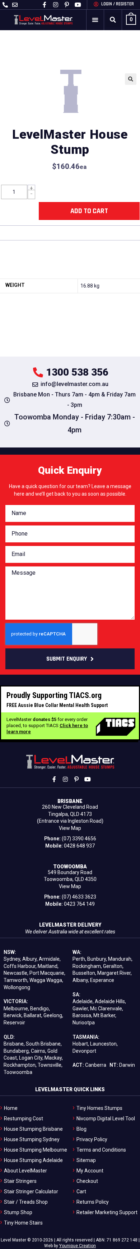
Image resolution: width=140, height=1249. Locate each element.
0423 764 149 (79, 904)
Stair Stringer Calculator (31, 1191)
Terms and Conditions (101, 1150)
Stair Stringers (20, 1181)
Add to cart (89, 211)
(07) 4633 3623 (79, 897)
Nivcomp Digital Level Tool (105, 1118)
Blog (81, 1129)
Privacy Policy (91, 1139)
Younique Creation (77, 1245)
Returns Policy (92, 1202)
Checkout (87, 1181)
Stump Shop (18, 1212)
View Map (70, 828)
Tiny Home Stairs (23, 1223)
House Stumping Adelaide (33, 1160)
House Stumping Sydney (32, 1139)
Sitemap (86, 1160)
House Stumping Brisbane (33, 1129)
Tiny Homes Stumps (99, 1108)
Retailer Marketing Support (106, 1212)
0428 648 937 (79, 846)
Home (11, 1108)
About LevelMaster (25, 1171)
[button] (95, 20)
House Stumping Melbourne (35, 1150)
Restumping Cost (23, 1118)
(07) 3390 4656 (79, 838)
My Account (89, 1171)
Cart (81, 1191)
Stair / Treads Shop (26, 1202)
